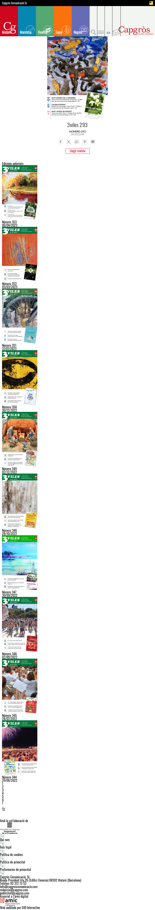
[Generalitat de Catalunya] (77, 828)
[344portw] (77, 748)
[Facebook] (60, 141)
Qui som (5, 839)
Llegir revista (77, 150)
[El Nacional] (151, 3)
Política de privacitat (12, 862)
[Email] (92, 141)
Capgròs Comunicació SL (14, 3)
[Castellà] (108, 21)
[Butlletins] (116, 21)
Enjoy (59, 32)
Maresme (25, 32)
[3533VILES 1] (77, 192)
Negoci (78, 32)
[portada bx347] (77, 562)
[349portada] (77, 439)
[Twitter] (68, 141)
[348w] (77, 501)
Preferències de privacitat (15, 869)
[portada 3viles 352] (77, 254)
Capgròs (136, 30)
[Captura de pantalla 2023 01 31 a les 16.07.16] (77, 316)
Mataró (6, 32)
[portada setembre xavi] (77, 624)
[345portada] (77, 686)
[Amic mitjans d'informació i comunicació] (77, 902)
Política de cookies (11, 854)
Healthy (42, 32)
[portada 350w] (77, 377)
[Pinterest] (84, 141)
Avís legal (6, 847)
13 (3, 809)
